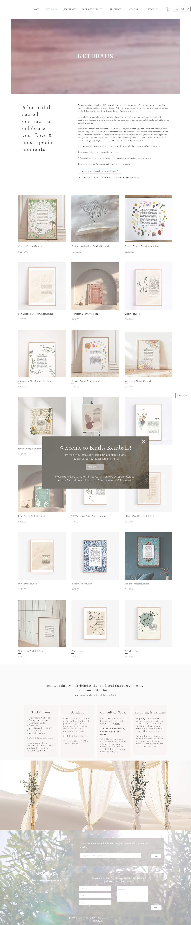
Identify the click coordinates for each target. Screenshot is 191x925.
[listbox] (95, 467)
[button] (144, 441)
